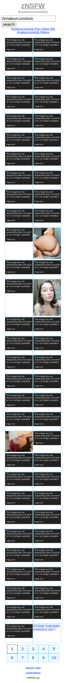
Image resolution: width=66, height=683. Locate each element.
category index (33, 667)
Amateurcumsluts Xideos (33, 32)
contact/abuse (33, 672)
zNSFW (33, 6)
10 (54, 657)
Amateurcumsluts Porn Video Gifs (33, 28)
